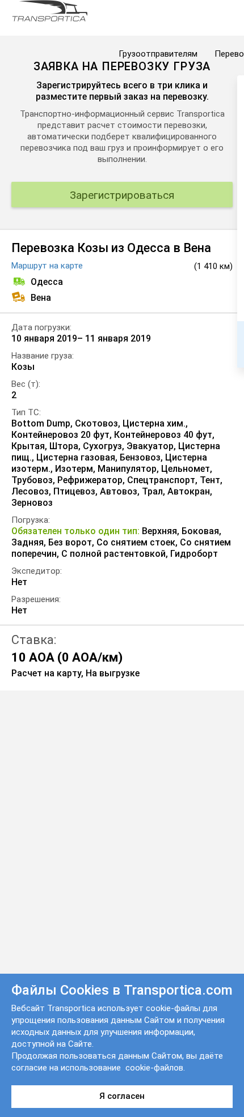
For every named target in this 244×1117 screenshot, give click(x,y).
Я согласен (122, 1096)
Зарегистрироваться (122, 195)
